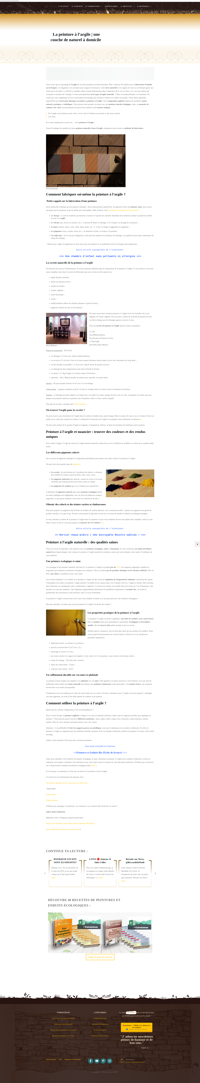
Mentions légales (51, 1059)
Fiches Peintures (80, 404)
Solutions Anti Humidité (63, 1024)
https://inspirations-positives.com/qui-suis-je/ (63, 829)
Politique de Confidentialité (73, 1059)
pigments (76, 464)
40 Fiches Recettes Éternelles (63, 1018)
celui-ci (94, 765)
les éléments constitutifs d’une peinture (123, 210)
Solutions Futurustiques (100, 1036)
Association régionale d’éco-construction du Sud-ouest (66, 783)
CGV (61, 1059)
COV (118, 567)
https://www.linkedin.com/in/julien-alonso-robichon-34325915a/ (70, 823)
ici (141, 419)
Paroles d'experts (100, 1030)
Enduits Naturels (100, 1018)
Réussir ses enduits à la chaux (63, 1036)
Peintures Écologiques (100, 1024)
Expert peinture (52, 800)
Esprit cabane (51, 794)
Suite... (54, 878)
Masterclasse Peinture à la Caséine (63, 1030)
